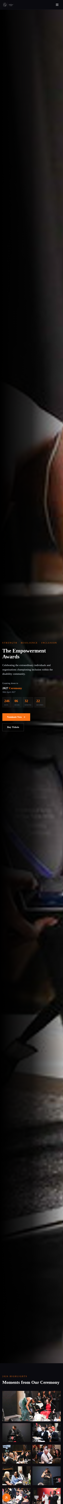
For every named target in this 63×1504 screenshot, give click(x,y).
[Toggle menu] (57, 5)
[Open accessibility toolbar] (6, 1497)
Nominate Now (14, 717)
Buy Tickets (13, 727)
